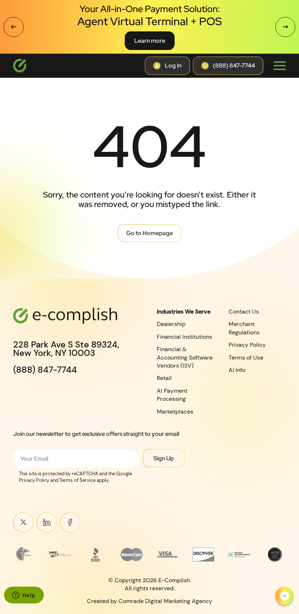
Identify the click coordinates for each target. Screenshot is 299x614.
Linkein (46, 522)
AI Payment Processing (172, 395)
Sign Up (164, 458)
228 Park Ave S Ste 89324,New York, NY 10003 (66, 349)
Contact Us (244, 311)
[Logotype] (19, 66)
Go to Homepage (149, 233)
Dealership (171, 324)
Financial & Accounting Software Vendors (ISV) (185, 357)
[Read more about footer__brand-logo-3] (96, 554)
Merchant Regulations (244, 328)
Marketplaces (175, 411)
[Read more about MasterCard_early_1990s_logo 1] (132, 554)
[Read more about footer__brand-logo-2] (60, 554)
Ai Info (237, 370)
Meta (70, 522)
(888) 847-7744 (45, 370)
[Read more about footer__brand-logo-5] (167, 554)
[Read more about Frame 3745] (24, 554)
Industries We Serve (183, 311)
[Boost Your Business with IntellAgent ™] (284, 596)
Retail (164, 378)
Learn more (149, 41)
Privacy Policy (247, 345)
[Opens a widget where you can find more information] (24, 596)
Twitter (23, 522)
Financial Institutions (184, 337)
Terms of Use (246, 357)
